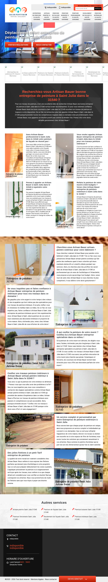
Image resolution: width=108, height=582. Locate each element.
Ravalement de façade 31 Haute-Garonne (87, 16)
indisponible (52, 7)
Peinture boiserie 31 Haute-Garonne (65, 16)
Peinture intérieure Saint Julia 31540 (86, 518)
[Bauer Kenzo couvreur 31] (18, 12)
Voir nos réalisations (18, 45)
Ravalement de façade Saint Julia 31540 (56, 518)
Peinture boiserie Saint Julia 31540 (88, 510)
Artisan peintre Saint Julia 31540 (25, 510)
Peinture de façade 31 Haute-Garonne (55, 16)
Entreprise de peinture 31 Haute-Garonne (36, 16)
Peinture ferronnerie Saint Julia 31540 (24, 518)
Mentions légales (37, 579)
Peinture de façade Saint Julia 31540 (55, 511)
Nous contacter (43, 45)
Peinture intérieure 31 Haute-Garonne (98, 16)
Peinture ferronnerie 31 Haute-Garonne (75, 16)
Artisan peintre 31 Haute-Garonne (46, 16)
